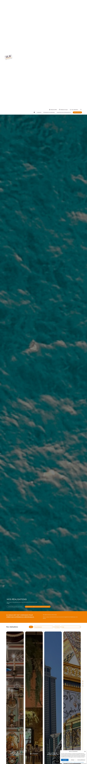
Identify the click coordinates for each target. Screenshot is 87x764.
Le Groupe (39, 112)
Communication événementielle (64, 112)
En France (57, 626)
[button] (84, 751)
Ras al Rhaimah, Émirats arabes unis (53, 753)
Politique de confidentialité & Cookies (67, 762)
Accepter (64, 759)
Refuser (72, 759)
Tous (31, 626)
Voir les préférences (81, 759)
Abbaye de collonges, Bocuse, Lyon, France (15, 754)
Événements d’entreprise (49, 112)
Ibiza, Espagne (34, 754)
